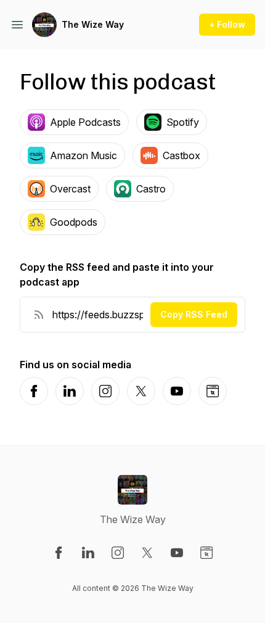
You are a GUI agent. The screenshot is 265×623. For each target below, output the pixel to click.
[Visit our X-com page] (147, 553)
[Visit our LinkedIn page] (88, 553)
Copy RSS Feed (193, 314)
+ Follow (227, 24)
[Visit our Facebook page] (58, 553)
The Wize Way (93, 24)
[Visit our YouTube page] (177, 553)
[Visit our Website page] (206, 553)
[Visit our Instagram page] (118, 553)
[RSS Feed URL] (39, 314)
